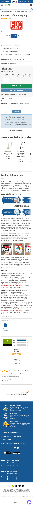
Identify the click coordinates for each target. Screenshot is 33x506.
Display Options (10, 394)
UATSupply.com (27, 491)
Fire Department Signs (26, 11)
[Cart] (31, 5)
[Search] (31, 8)
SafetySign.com (4, 11)
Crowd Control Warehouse (18, 490)
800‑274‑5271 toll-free (13, 460)
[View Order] (13, 6)
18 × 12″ (20, 36)
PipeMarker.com (13, 491)
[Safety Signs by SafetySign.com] (7, 5)
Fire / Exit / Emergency (14, 11)
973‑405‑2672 (23, 94)
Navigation (1, 5)
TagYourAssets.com (20, 491)
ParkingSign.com (6, 491)
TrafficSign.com (26, 490)
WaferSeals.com (17, 492)
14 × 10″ (14, 36)
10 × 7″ (8, 36)
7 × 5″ (2, 36)
